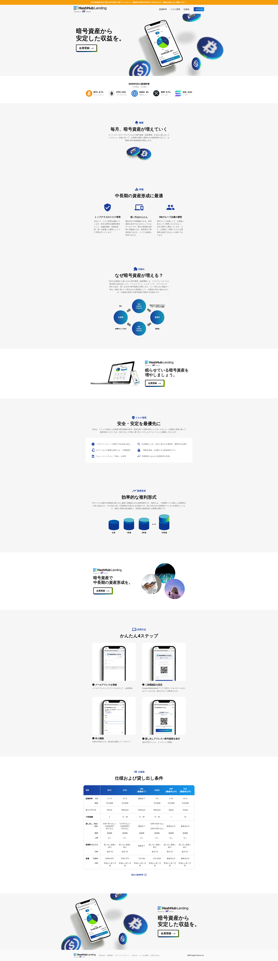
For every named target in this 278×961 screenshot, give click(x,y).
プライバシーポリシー (122, 955)
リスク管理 (175, 9)
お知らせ (135, 955)
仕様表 (186, 9)
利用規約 (110, 955)
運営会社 (102, 955)
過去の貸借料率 (137, 875)
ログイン (198, 9)
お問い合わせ (154, 955)
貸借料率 (163, 9)
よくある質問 (144, 955)
